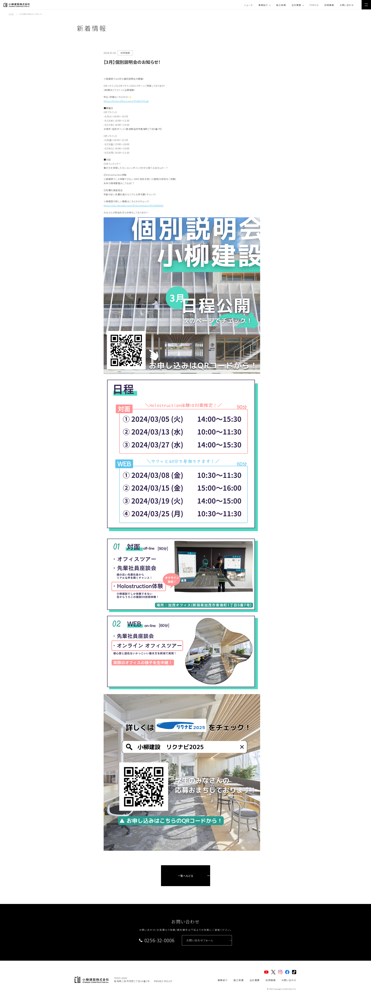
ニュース (248, 5)
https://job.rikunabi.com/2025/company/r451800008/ (133, 205)
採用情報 (329, 5)
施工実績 (281, 5)
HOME (11, 14)
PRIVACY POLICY (163, 981)
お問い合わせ (347, 5)
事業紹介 (263, 5)
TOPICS (314, 5)
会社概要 (296, 5)
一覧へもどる (185, 876)
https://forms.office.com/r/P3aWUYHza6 (126, 101)
